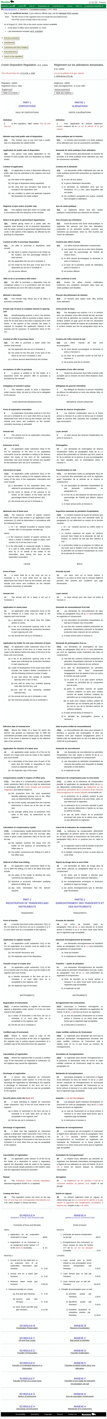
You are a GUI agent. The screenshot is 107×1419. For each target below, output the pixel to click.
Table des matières (64, 93)
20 (5, 943)
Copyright (48, 1414)
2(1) (6, 140)
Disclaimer (35, 1414)
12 (5, 575)
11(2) (6, 515)
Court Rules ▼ (58, 6)
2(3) (6, 170)
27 (5, 1181)
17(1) (7, 781)
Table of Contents (10, 93)
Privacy (60, 1414)
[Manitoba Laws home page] (2, 9)
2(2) (6, 154)
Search (21, 6)
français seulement (62, 90)
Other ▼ (79, 6)
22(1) (7, 1006)
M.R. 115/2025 (36, 31)
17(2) (7, 831)
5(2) (6, 343)
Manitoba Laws (7, 6)
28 (5, 1197)
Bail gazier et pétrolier (79, 1340)
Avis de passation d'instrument (80, 1396)
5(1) (6, 315)
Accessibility (20, 1414)
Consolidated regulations (38, 9)
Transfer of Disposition (27, 1353)
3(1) (6, 210)
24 (5, 1102)
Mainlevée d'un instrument (80, 1409)
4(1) (6, 246)
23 (5, 1077)
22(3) (7, 1058)
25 (5, 1131)
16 (5, 752)
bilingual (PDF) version (68, 13)
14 (5, 611)
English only (6, 90)
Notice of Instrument (27, 1396)
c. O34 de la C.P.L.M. (63, 76)
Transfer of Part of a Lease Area (27, 1381)
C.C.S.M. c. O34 (27, 73)
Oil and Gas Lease (27, 1340)
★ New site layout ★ (10, 9)
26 (5, 1159)
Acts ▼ (32, 6)
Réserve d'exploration (80, 1328)
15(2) (7, 730)
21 (5, 967)
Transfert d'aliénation (79, 1353)
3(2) (6, 224)
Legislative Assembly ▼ (94, 6)
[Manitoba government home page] (7, 2)
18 (5, 866)
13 (5, 597)
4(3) (6, 299)
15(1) (7, 647)
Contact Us (72, 1414)
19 (5, 924)
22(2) (7, 1036)
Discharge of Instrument (27, 1409)
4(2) (6, 282)
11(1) (6, 474)
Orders (69, 6)
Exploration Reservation (27, 1328)
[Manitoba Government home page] (88, 1414)
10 (5, 449)
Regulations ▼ (43, 6)
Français (102, 2)
